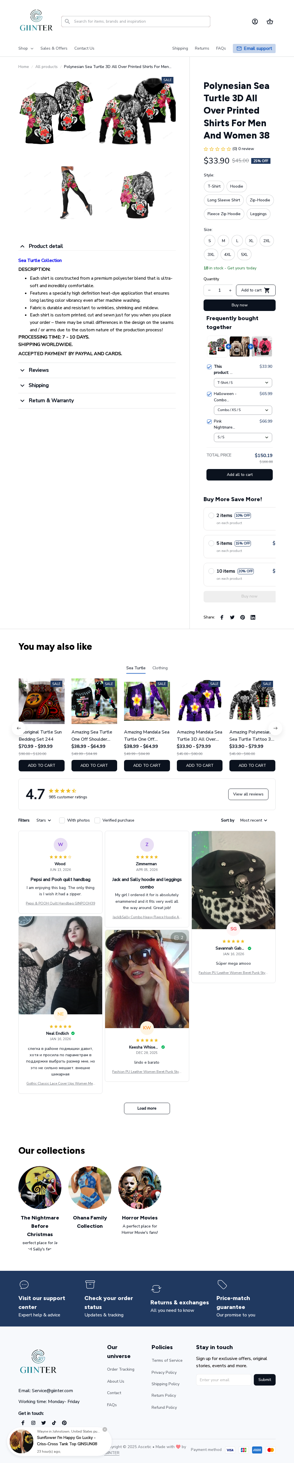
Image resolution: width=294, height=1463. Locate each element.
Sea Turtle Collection (40, 260)
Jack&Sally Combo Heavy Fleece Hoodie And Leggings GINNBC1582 (147, 917)
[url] (111, 1453)
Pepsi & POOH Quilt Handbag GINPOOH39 (60, 903)
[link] (21, 1441)
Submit (264, 1379)
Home (23, 66)
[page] (258, 48)
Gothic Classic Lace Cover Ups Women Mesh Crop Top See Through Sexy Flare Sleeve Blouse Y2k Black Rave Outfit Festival (60, 1083)
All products (46, 66)
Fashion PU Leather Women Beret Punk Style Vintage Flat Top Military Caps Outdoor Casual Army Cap (233, 973)
